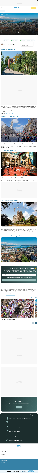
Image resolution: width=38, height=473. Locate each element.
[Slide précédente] (33, 323)
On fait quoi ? (34, 328)
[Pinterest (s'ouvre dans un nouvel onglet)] (16, 449)
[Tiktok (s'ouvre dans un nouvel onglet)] (21, 449)
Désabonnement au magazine (4, 469)
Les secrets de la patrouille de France (15, 440)
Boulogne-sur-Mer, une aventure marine (16, 436)
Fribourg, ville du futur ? (10, 113)
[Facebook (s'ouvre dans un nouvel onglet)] (19, 449)
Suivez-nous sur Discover (15, 40)
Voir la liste (30, 277)
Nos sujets (3, 454)
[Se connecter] (36, 8)
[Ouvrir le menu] (1, 8)
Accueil (2, 14)
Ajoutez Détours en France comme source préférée (27, 40)
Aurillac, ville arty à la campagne (14, 431)
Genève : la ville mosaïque (10, 295)
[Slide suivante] (36, 323)
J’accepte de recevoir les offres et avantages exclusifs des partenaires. (19, 277)
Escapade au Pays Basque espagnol (8, 319)
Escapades (7, 14)
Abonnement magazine (4, 460)
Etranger (26, 328)
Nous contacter (3, 462)
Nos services (3, 451)
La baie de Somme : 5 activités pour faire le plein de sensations (20, 418)
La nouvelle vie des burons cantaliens (15, 422)
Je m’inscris (19, 406)
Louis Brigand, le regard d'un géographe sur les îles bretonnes (20, 427)
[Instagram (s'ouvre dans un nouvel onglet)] (18, 449)
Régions (30, 328)
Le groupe (3, 456)
